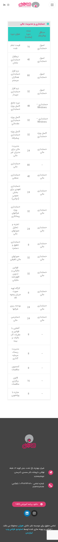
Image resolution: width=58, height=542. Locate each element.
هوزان (21, 525)
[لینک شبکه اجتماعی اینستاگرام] (8, 5)
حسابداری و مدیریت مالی (32, 24)
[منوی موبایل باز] (52, 5)
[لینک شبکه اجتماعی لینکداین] (4, 5)
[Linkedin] (27, 513)
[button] (29, 24)
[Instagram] (34, 513)
